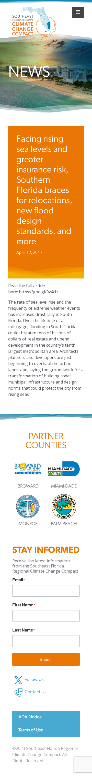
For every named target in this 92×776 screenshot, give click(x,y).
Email (17, 580)
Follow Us (34, 680)
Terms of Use (30, 730)
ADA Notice (30, 717)
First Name (22, 605)
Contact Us (35, 692)
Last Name (22, 630)
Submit (46, 659)
